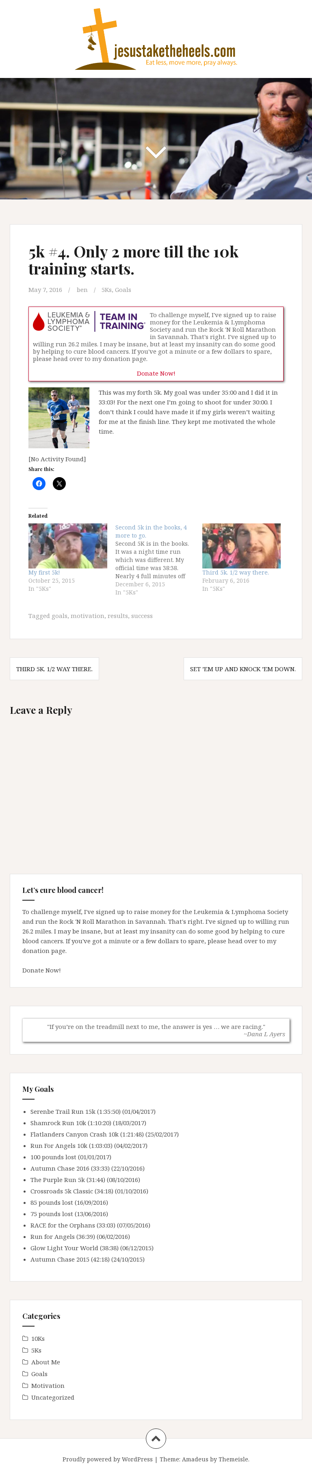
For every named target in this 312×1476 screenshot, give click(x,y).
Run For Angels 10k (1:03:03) (71, 1145)
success (142, 616)
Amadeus (195, 1459)
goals (59, 616)
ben (82, 289)
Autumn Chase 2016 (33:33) (70, 1168)
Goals (123, 289)
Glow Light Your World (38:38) (74, 1248)
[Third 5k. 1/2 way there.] (241, 545)
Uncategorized (52, 1397)
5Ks (107, 289)
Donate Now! (156, 373)
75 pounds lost (51, 1214)
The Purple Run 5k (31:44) (67, 1180)
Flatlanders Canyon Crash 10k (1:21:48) (87, 1134)
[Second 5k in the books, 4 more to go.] (158, 559)
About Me (45, 1362)
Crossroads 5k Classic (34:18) (71, 1191)
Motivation (48, 1385)
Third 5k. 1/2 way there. (235, 572)
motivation (87, 616)
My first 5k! (44, 572)
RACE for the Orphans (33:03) (72, 1225)
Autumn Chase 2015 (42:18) (70, 1259)
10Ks (38, 1338)
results (118, 616)
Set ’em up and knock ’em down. (243, 669)
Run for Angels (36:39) (62, 1236)
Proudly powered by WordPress (108, 1459)
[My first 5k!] (67, 545)
